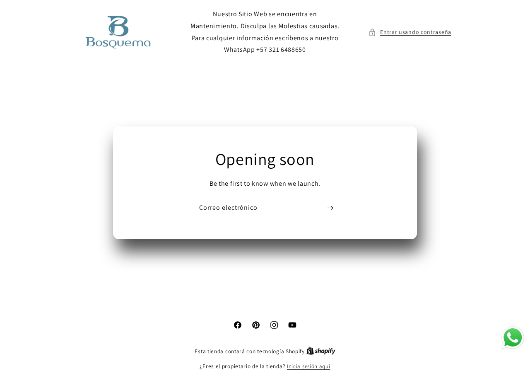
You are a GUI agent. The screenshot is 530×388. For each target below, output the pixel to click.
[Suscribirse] (330, 208)
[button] (410, 32)
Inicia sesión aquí (308, 366)
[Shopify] (320, 351)
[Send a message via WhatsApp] (513, 338)
